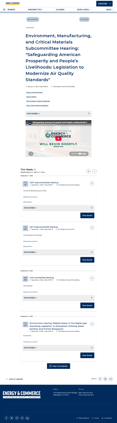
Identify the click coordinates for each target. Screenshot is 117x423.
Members (11, 9)
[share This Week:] (94, 171)
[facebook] (6, 418)
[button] (32, 19)
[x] (12, 418)
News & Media (83, 9)
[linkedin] (27, 418)
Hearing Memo (31, 97)
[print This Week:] (88, 171)
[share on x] (105, 379)
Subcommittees (35, 9)
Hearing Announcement (34, 92)
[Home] (13, 3)
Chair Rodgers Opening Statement (38, 101)
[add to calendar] (92, 183)
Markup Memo (27, 202)
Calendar (60, 9)
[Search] (4, 9)
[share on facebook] (100, 379)
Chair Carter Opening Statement (37, 105)
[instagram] (17, 418)
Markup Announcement (30, 197)
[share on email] (111, 379)
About (109, 9)
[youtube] (22, 418)
